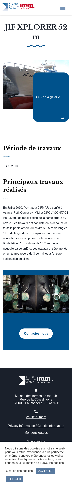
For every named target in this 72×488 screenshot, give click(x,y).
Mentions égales (36, 432)
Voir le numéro (36, 417)
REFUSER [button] (14, 478)
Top (64, 462)
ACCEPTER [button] (45, 470)
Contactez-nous (36, 333)
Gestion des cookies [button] (19, 470)
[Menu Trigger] (62, 8)
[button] (36, 84)
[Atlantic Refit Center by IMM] (18, 5)
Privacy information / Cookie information (36, 425)
